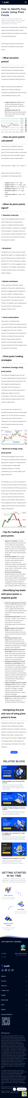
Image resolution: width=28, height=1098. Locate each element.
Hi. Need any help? (22, 1089)
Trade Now (14, 752)
